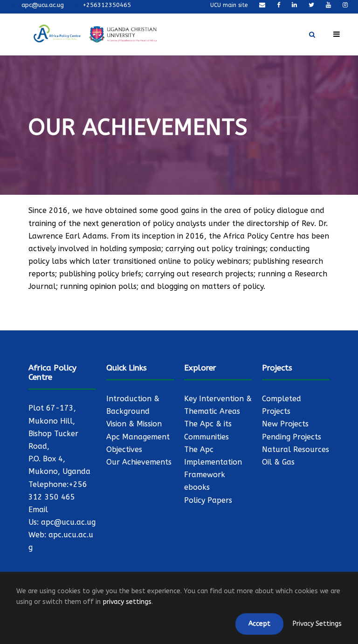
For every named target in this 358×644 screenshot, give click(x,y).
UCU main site (229, 5)
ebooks (197, 487)
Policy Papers (208, 500)
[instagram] (345, 4)
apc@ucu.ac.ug (68, 522)
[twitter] (311, 4)
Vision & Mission (134, 423)
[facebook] (278, 4)
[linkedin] (294, 4)
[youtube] (328, 4)
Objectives (124, 449)
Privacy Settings (317, 624)
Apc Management (138, 436)
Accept (259, 624)
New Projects (285, 423)
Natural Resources (295, 449)
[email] (262, 4)
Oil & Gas (278, 462)
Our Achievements (139, 462)
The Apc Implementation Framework (213, 462)
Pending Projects (291, 436)
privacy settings (127, 602)
